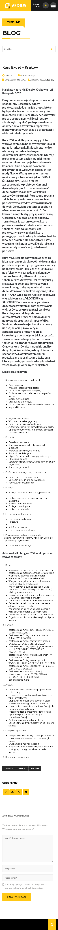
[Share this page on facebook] (6, 792)
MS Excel (22, 768)
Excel (13, 79)
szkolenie (35, 768)
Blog (7, 79)
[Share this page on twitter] (19, 792)
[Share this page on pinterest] (12, 792)
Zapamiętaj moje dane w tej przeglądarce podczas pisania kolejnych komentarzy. (26, 886)
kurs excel (9, 768)
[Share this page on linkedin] (26, 792)
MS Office (21, 79)
